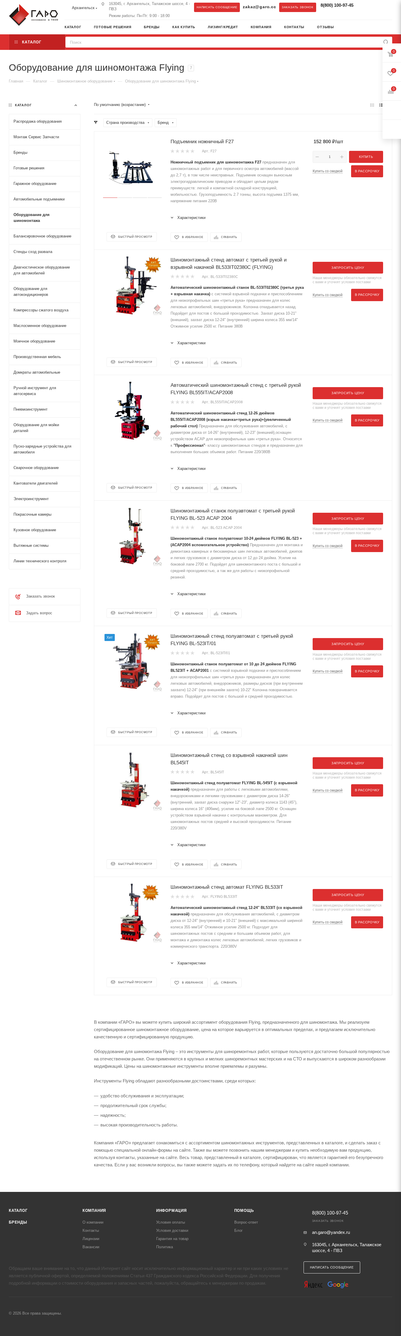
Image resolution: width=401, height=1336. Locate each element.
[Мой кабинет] (390, 27)
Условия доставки (172, 1230)
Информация (171, 1210)
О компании (92, 1222)
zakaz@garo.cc (259, 7)
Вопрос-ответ (246, 1222)
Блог (238, 1230)
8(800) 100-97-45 (337, 5)
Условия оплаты (170, 1222)
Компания (94, 1210)
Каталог (18, 1210)
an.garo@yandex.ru (331, 1232)
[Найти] (386, 42)
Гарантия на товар (172, 1239)
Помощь (244, 1210)
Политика (164, 1247)
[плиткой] (372, 105)
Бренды (18, 1222)
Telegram (364, 7)
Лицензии (90, 1239)
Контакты (90, 1230)
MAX (376, 7)
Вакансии (90, 1247)
